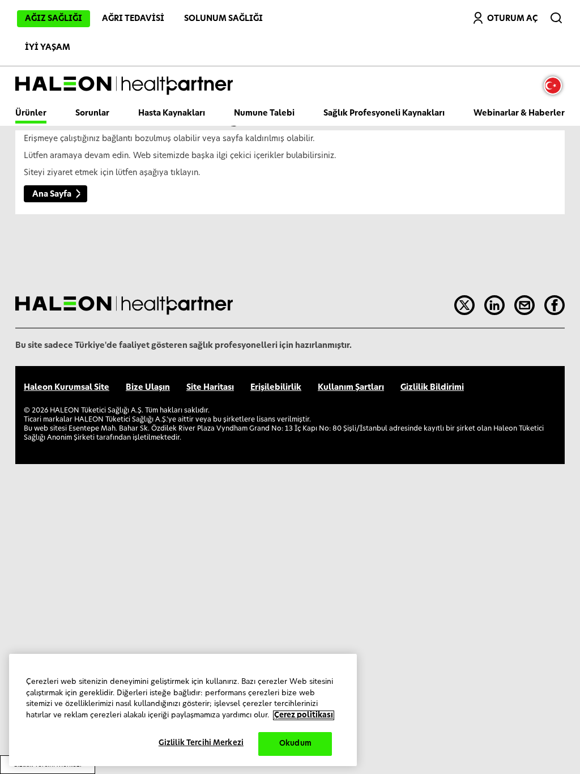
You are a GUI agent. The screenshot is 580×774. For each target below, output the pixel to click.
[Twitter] (464, 305)
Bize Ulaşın (148, 388)
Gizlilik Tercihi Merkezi (201, 743)
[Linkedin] (494, 305)
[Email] (524, 305)
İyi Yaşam (47, 48)
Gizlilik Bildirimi (432, 388)
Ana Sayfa (51, 194)
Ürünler (30, 113)
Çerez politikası (303, 715)
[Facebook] (554, 305)
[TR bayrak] (556, 86)
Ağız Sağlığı (53, 19)
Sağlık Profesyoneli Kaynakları (384, 113)
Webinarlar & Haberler (519, 113)
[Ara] (557, 15)
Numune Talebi (264, 113)
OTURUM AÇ (512, 19)
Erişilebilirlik (275, 388)
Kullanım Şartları (351, 388)
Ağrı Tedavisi (133, 19)
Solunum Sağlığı (223, 19)
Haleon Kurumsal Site (66, 388)
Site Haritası (210, 388)
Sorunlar (92, 113)
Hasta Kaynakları (171, 113)
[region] (183, 710)
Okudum (295, 743)
